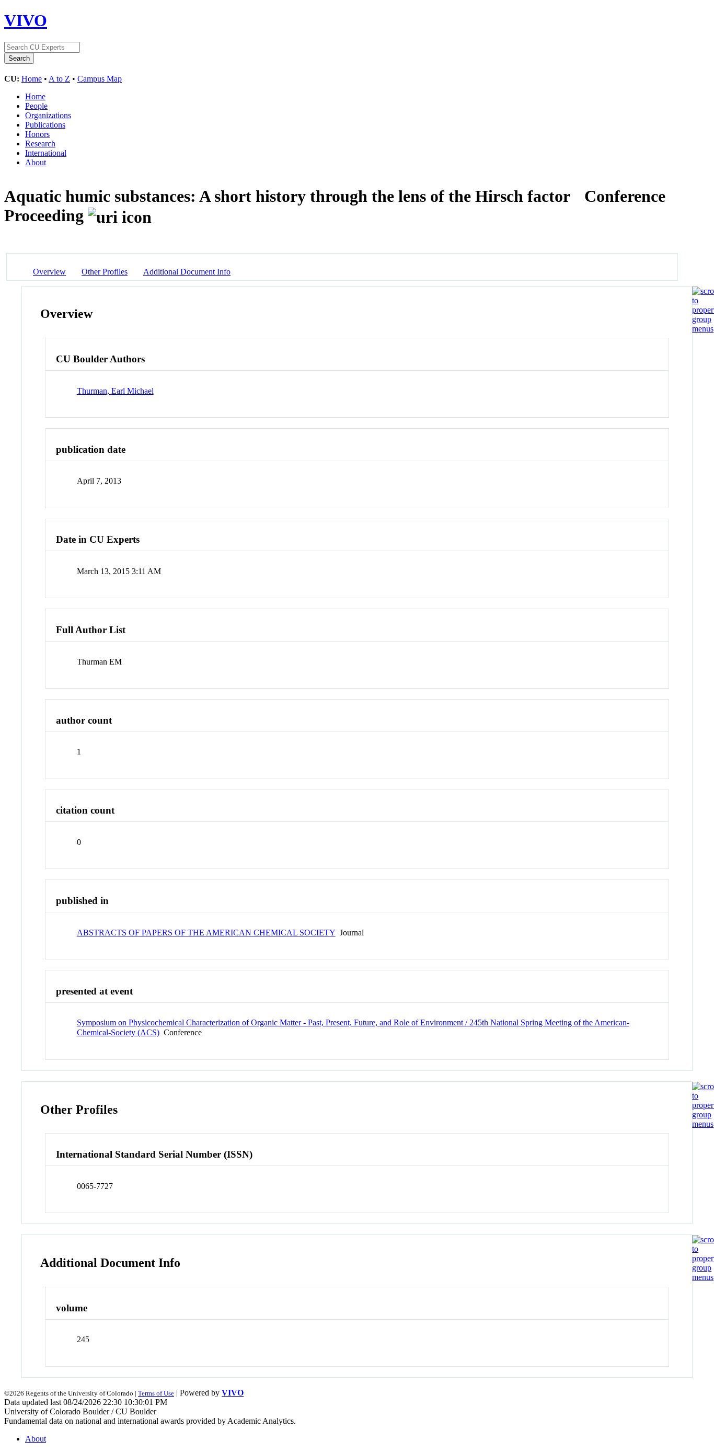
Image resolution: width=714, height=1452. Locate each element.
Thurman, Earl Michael (115, 390)
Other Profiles (105, 271)
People (36, 105)
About (35, 162)
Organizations (48, 115)
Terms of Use (156, 1393)
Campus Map (99, 78)
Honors (37, 134)
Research (40, 143)
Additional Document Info (187, 271)
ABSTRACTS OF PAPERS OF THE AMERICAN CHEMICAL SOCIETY (206, 932)
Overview (49, 271)
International (45, 152)
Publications (45, 124)
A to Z (59, 78)
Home (31, 78)
